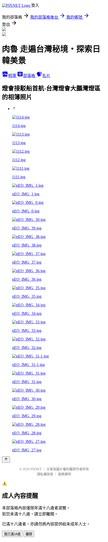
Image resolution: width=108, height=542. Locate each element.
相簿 (12, 76)
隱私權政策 (45, 474)
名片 (46, 76)
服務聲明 (64, 474)
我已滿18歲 (12, 534)
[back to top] (6, 459)
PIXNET (36, 469)
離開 (29, 534)
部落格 (29, 76)
